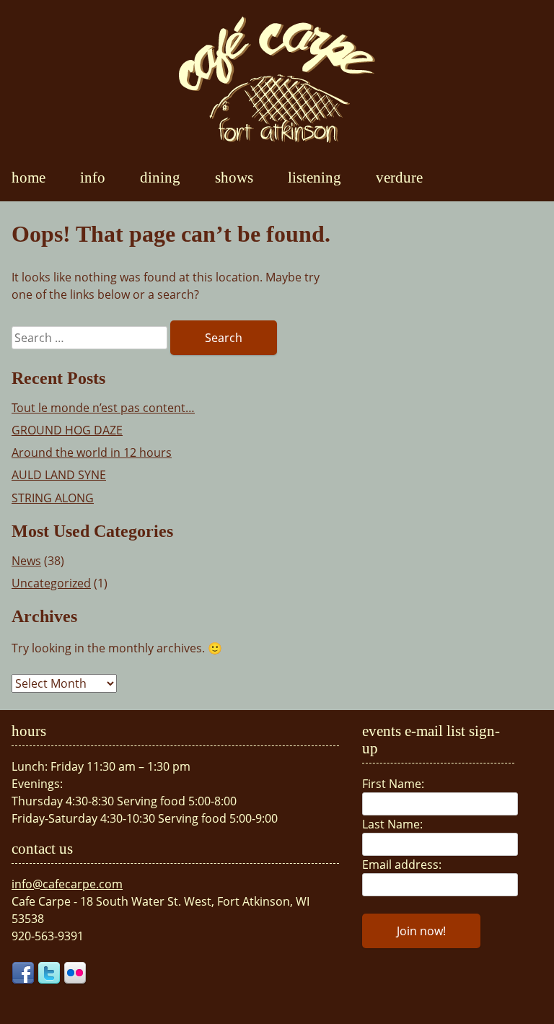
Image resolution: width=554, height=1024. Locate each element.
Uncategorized (51, 583)
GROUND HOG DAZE (67, 430)
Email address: (401, 864)
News (26, 561)
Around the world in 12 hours (92, 452)
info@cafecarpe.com (67, 884)
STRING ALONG (53, 498)
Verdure (399, 177)
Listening (314, 177)
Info (92, 177)
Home (28, 177)
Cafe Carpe (277, 79)
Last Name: (392, 824)
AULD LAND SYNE (59, 475)
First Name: (393, 784)
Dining (160, 177)
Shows (234, 177)
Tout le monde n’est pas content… (103, 408)
